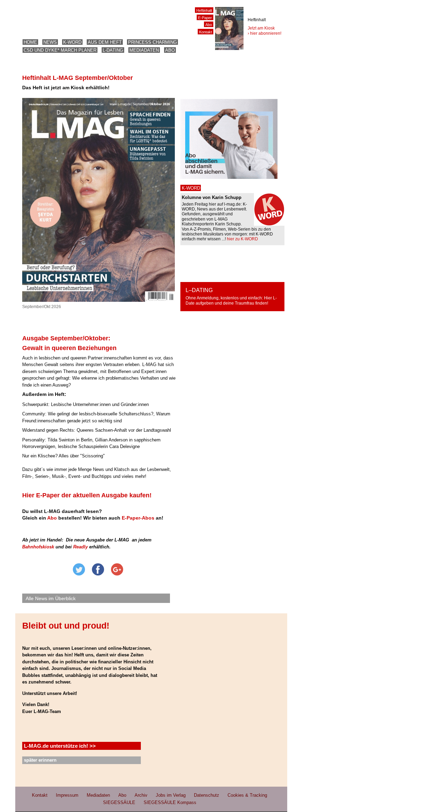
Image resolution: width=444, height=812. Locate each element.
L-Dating (113, 50)
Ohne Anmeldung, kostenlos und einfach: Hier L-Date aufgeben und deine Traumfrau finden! (231, 301)
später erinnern (40, 760)
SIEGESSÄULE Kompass (170, 802)
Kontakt (205, 32)
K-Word (72, 42)
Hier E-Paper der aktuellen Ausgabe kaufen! (87, 495)
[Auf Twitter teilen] (79, 574)
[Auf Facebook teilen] (98, 574)
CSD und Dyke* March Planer (60, 50)
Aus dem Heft (105, 42)
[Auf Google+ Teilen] (117, 574)
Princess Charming (152, 42)
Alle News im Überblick (51, 598)
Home (30, 42)
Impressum (67, 795)
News (50, 42)
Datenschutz (206, 795)
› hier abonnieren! (264, 33)
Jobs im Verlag (171, 795)
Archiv (141, 795)
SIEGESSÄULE (119, 802)
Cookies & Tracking (247, 795)
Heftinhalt (204, 10)
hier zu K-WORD (242, 239)
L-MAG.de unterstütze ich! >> (60, 746)
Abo (170, 50)
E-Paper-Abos (138, 518)
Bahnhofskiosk (38, 546)
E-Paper (205, 18)
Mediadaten (144, 50)
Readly (80, 546)
